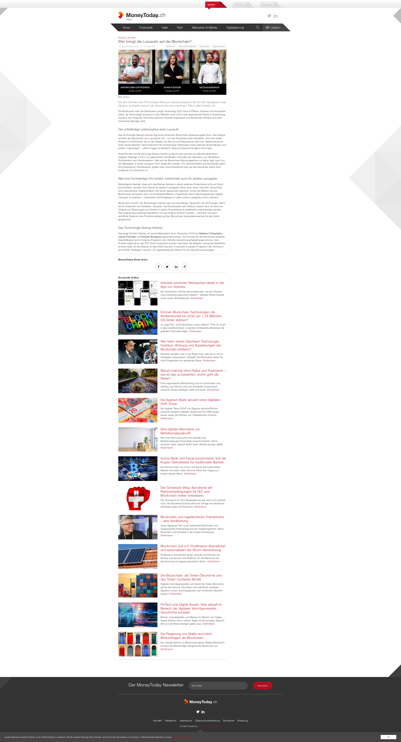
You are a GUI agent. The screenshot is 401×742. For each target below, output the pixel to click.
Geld (164, 27)
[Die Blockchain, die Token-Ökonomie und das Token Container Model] (137, 585)
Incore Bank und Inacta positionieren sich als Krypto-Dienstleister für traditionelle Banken (193, 460)
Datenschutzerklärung (207, 720)
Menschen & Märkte (204, 27)
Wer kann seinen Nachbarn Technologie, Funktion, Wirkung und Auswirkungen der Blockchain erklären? (191, 345)
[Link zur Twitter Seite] (269, 15)
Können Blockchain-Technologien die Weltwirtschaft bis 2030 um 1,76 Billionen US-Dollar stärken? (191, 316)
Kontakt (157, 720)
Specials (240, 4)
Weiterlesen (196, 298)
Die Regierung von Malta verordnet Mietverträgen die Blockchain (186, 636)
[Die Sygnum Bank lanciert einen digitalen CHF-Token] (137, 409)
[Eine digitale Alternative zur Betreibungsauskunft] (137, 439)
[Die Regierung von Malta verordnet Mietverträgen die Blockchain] (137, 643)
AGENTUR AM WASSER (209, 726)
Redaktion (171, 720)
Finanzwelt (145, 27)
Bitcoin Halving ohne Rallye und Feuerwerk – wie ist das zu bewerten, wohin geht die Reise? (193, 374)
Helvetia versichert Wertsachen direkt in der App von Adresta (192, 285)
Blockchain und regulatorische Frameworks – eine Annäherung (192, 519)
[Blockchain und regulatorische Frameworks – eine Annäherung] (137, 526)
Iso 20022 (267, 4)
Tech (180, 27)
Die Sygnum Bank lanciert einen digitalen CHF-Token (190, 402)
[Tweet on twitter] (167, 267)
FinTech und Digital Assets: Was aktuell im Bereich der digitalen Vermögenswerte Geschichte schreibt (191, 608)
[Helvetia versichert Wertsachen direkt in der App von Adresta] (137, 292)
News (126, 27)
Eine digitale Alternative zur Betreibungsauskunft (180, 431)
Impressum (186, 720)
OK (388, 737)
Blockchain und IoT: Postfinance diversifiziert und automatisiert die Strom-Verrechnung (193, 548)
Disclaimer (228, 720)
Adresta (149, 135)
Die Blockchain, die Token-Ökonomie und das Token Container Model (191, 577)
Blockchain (204, 46)
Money (211, 4)
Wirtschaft (170, 46)
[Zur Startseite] (200, 701)
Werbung (242, 720)
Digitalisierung (235, 27)
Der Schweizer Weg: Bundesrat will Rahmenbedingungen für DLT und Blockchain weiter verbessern (186, 491)
